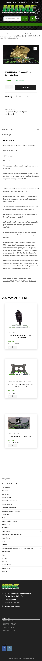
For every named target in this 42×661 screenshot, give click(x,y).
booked (11, 114)
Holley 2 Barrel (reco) (19, 36)
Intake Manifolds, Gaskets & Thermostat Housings (17, 548)
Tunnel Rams (6, 568)
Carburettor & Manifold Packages (12, 484)
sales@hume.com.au (12, 606)
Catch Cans (5, 514)
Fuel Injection (6, 531)
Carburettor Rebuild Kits (9, 507)
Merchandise (6, 551)
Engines (4, 518)
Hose (3, 541)
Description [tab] (7, 129)
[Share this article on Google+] (23, 96)
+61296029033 (22, 2)
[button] (35, 48)
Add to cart (25, 87)
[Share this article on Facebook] (16, 96)
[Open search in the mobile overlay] (15, 18)
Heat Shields (6, 538)
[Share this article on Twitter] (19, 96)
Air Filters (5, 491)
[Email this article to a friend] (27, 96)
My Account (35, 2)
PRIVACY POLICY (9, 621)
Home (2, 34)
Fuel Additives (6, 528)
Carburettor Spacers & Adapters (11, 511)
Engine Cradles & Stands (9, 521)
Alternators (5, 494)
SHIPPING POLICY (9, 624)
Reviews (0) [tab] (6, 135)
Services (4, 571)
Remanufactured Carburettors (24, 34)
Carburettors (9, 34)
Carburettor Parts (7, 504)
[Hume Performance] (21, 14)
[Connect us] (4, 648)
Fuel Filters (12, 332)
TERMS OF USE (8, 627)
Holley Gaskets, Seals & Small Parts (19, 382)
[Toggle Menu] (39, 25)
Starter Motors (6, 565)
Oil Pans (4, 558)
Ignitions (4, 544)
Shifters (4, 561)
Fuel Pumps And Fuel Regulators (12, 534)
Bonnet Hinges (6, 497)
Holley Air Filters (13, 434)
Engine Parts (6, 524)
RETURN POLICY (9, 631)
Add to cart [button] (13, 344)
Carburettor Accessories (9, 501)
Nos (3, 555)
